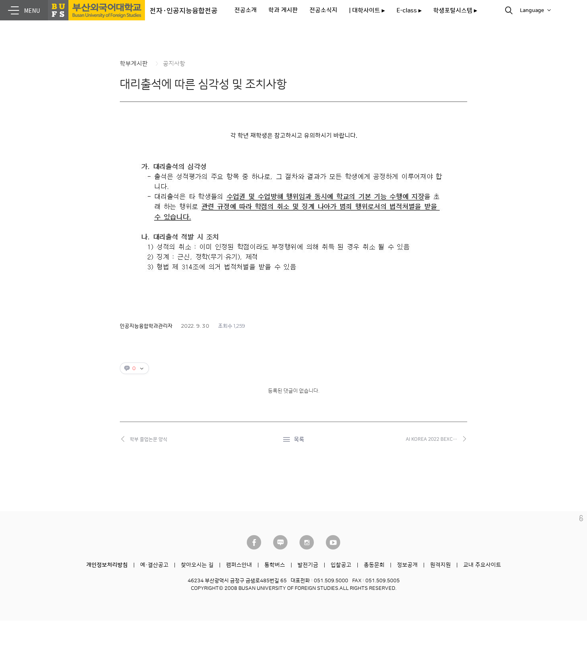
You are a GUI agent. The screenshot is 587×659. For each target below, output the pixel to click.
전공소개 (245, 10)
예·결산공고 (154, 565)
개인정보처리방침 (107, 565)
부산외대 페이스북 (254, 542)
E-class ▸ (409, 10)
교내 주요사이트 (482, 565)
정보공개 (407, 565)
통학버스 (274, 565)
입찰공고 (341, 565)
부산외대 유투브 (333, 542)
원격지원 (440, 565)
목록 (299, 439)
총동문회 (374, 565)
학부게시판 (134, 63)
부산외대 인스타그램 (306, 542)
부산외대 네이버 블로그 (280, 542)
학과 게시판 (283, 10)
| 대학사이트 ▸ (367, 10)
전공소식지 (323, 10)
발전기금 (307, 565)
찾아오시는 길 (197, 565)
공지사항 (174, 63)
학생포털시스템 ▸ (455, 10)
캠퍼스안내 (239, 565)
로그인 (581, 518)
